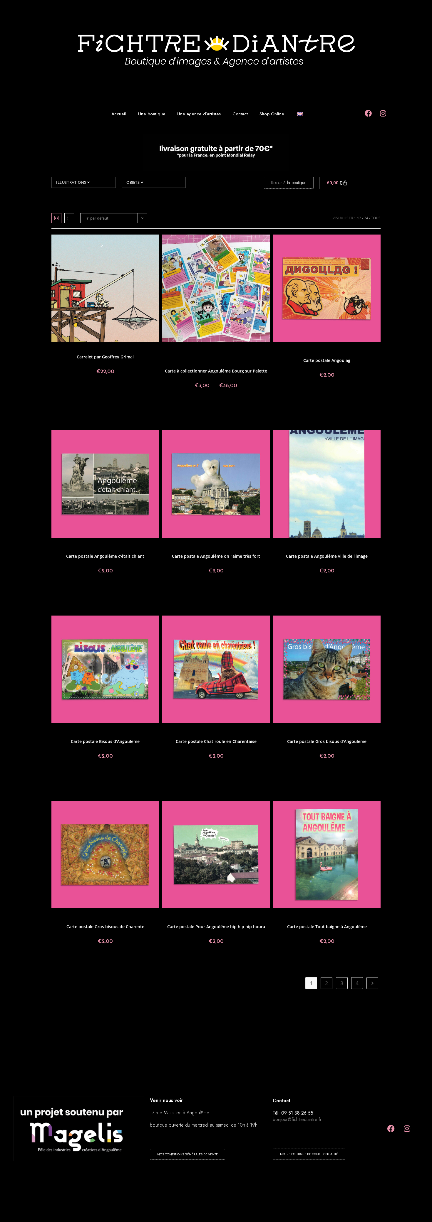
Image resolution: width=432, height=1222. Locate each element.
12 (359, 217)
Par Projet (332, 352)
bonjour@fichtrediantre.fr (297, 1119)
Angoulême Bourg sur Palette (230, 349)
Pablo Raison (199, 360)
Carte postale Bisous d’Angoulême (105, 741)
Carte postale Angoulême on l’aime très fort (216, 556)
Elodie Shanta (219, 352)
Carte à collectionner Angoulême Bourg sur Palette (216, 371)
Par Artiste (219, 360)
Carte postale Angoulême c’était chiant (105, 556)
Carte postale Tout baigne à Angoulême (327, 926)
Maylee (208, 356)
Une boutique (151, 114)
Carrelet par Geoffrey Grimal (105, 357)
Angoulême (199, 349)
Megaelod (222, 356)
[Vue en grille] (56, 218)
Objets (133, 182)
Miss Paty (257, 356)
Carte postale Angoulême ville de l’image (327, 556)
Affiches (73, 349)
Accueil (118, 114)
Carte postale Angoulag (326, 360)
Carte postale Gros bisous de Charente (105, 926)
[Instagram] (407, 1128)
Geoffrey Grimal (110, 349)
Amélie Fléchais (178, 349)
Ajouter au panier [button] (105, 391)
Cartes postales (306, 349)
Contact (240, 114)
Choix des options (216, 405)
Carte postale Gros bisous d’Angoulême (326, 741)
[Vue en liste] (69, 218)
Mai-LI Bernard (189, 356)
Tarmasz (223, 363)
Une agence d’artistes (199, 114)
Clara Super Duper (193, 352)
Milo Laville (239, 356)
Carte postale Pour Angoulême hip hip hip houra (216, 926)
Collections (89, 349)
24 (366, 217)
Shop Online (271, 114)
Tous (376, 217)
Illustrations (71, 182)
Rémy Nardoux (239, 360)
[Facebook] (391, 1128)
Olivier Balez (178, 360)
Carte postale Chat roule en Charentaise (216, 741)
